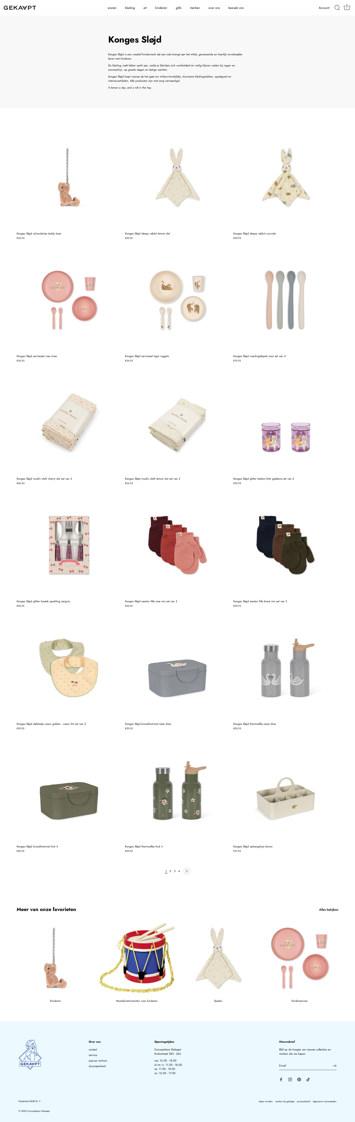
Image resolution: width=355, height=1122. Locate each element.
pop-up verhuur (98, 1061)
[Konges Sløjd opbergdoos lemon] (285, 790)
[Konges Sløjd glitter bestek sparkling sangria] (69, 545)
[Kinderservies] (299, 958)
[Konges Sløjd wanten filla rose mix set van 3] (177, 545)
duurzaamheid (97, 1066)
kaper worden (266, 1101)
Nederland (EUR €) (28, 1101)
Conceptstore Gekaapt (38, 1111)
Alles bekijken (328, 910)
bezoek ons (236, 8)
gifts (178, 8)
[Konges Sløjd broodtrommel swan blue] (177, 667)
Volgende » (187, 871)
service (93, 1055)
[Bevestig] (335, 1066)
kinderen (161, 8)
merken (195, 8)
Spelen (218, 1001)
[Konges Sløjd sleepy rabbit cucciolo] (285, 177)
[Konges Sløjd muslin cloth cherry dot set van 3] (69, 422)
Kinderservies (299, 1001)
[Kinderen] (55, 958)
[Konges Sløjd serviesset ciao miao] (69, 300)
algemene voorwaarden (325, 1101)
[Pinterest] (299, 1079)
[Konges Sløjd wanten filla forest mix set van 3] (285, 545)
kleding (130, 8)
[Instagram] (290, 1079)
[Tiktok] (308, 1079)
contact (93, 1049)
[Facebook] (281, 1079)
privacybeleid (303, 1101)
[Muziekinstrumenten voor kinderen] (137, 958)
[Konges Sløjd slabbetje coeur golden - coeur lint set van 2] (69, 667)
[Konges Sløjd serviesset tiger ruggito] (177, 300)
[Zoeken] (337, 8)
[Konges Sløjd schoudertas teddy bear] (69, 177)
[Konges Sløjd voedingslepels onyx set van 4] (285, 300)
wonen (112, 8)
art (145, 8)
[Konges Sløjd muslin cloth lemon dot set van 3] (177, 422)
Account (324, 8)
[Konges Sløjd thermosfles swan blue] (285, 667)
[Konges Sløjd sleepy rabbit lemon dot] (177, 177)
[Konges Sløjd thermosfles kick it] (177, 790)
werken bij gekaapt (284, 1101)
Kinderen (55, 1001)
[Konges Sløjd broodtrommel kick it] (69, 790)
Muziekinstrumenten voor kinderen (137, 1001)
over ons (214, 8)
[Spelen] (218, 958)
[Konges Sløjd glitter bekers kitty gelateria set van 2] (285, 422)
